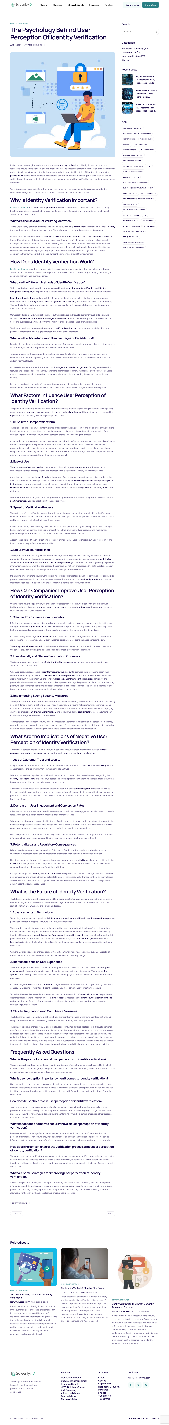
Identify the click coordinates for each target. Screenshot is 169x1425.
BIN (150, 166)
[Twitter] (138, 1385)
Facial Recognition (148, 193)
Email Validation (69, 1396)
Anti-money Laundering (132, 161)
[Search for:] (140, 31)
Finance (102, 1392)
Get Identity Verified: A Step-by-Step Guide (82, 1288)
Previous (17, 1214)
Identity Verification (19, 23)
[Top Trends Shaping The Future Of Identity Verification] (33, 1266)
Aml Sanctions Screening (133, 155)
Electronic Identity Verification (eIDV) (138, 188)
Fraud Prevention (130, 204)
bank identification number (134, 166)
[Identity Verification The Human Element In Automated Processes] (135, 1271)
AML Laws (126, 144)
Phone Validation (69, 1399)
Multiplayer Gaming (131, 221)
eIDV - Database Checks (73, 1387)
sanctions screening (131, 226)
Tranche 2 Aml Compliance (133, 231)
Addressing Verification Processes (137, 134)
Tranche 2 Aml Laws (131, 237)
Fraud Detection (129, 52)
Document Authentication (74, 1380)
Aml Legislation (140, 144)
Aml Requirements (147, 150)
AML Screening (68, 1390)
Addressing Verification (132, 128)
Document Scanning (131, 177)
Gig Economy (104, 1383)
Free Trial (109, 5)
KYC (123, 60)
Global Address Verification (134, 210)
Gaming (102, 1380)
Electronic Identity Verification (136, 183)
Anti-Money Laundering (132, 48)
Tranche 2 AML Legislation (133, 242)
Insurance (103, 1389)
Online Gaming (148, 221)
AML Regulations (129, 150)
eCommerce (104, 1395)
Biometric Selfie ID (70, 1384)
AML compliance (146, 139)
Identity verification (19, 207)
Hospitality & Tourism (109, 1386)
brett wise (27, 45)
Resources (94, 5)
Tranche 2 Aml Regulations (133, 248)
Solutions (57, 5)
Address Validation (70, 1393)
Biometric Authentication (133, 172)
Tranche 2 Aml (149, 226)
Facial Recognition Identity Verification (139, 199)
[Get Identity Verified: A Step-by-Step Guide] (84, 1263)
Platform (44, 5)
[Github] (146, 1385)
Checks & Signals (76, 5)
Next (110, 1214)
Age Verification (129, 139)
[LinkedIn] (131, 1385)
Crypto (101, 1377)
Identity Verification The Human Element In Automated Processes (133, 1305)
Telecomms (104, 1398)
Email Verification (130, 193)
